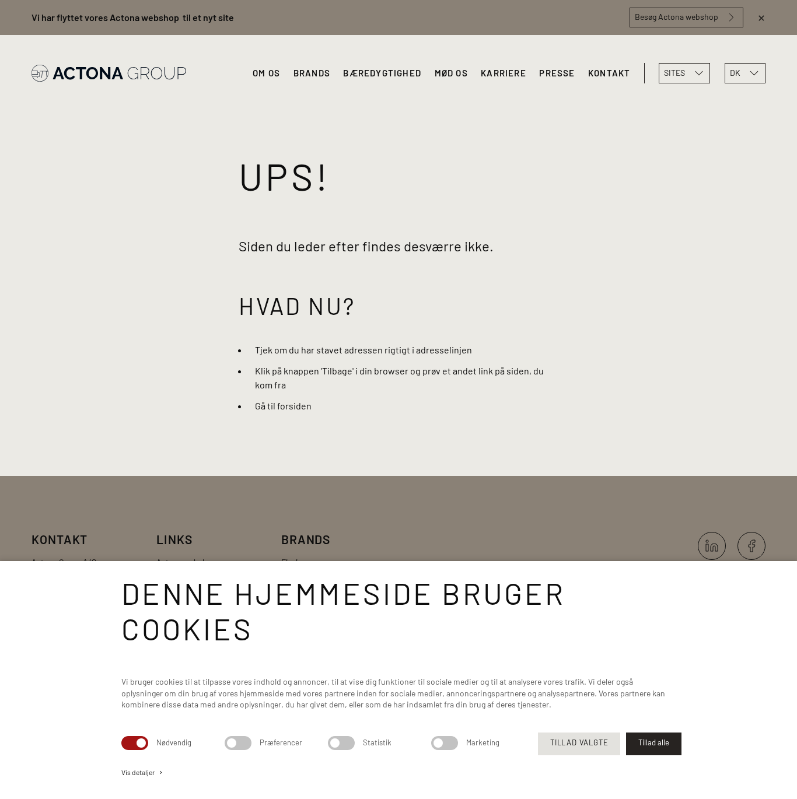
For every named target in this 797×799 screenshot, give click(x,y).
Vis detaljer (142, 772)
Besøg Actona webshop (676, 17)
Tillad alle (653, 742)
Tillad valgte (579, 742)
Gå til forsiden (283, 405)
